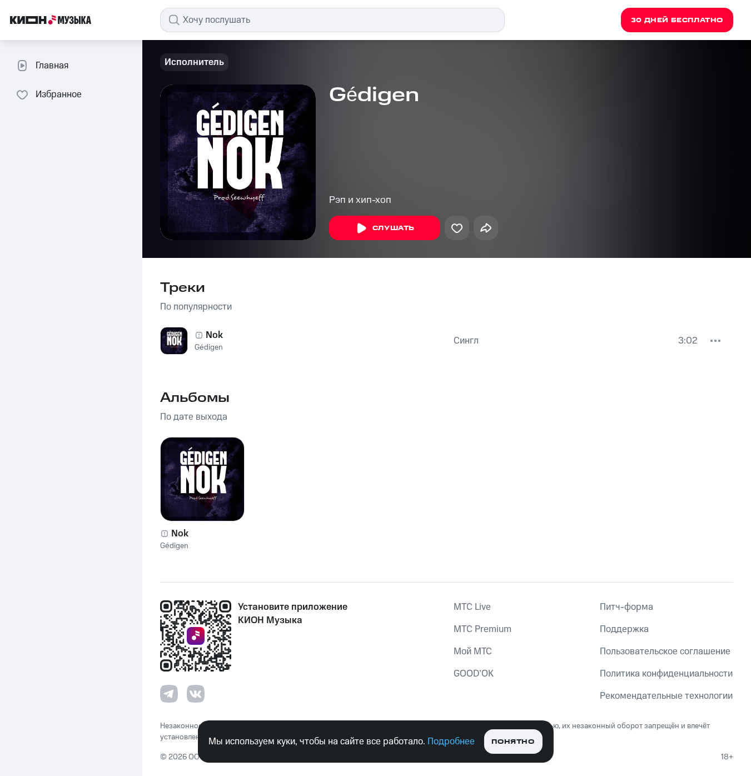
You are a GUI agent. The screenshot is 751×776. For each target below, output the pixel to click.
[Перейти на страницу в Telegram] (169, 694)
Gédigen (209, 347)
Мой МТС (473, 651)
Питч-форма (626, 607)
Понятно (512, 742)
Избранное (59, 94)
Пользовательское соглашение (665, 651)
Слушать (393, 228)
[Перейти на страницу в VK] (196, 694)
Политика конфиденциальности (666, 673)
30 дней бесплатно (677, 20)
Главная (52, 65)
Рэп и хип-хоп (360, 200)
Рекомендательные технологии (666, 696)
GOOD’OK (474, 673)
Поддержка (624, 629)
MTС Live (472, 607)
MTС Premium (482, 629)
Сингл (466, 340)
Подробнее (451, 741)
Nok (214, 335)
